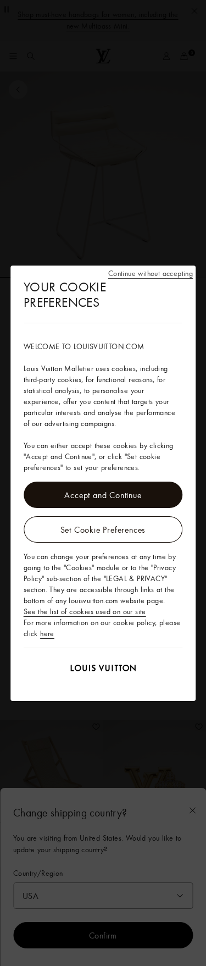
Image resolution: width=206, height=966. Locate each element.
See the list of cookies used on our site (85, 611)
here (47, 633)
